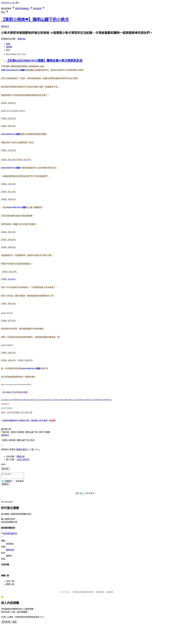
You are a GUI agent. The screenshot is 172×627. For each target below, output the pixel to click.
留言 (25, 449)
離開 (14, 622)
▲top (3, 464)
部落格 (9, 47)
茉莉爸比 (5, 435)
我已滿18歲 (6, 622)
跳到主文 (5, 26)
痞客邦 (19, 449)
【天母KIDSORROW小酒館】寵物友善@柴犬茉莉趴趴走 (44, 60)
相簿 (8, 44)
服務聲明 (110, 592)
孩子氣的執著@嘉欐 (18, 392)
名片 (8, 50)
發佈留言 (5, 484)
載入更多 (5, 469)
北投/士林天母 (23, 459)
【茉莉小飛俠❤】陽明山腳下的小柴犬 (35, 19)
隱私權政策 (100, 592)
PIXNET (67, 592)
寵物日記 (22, 39)
